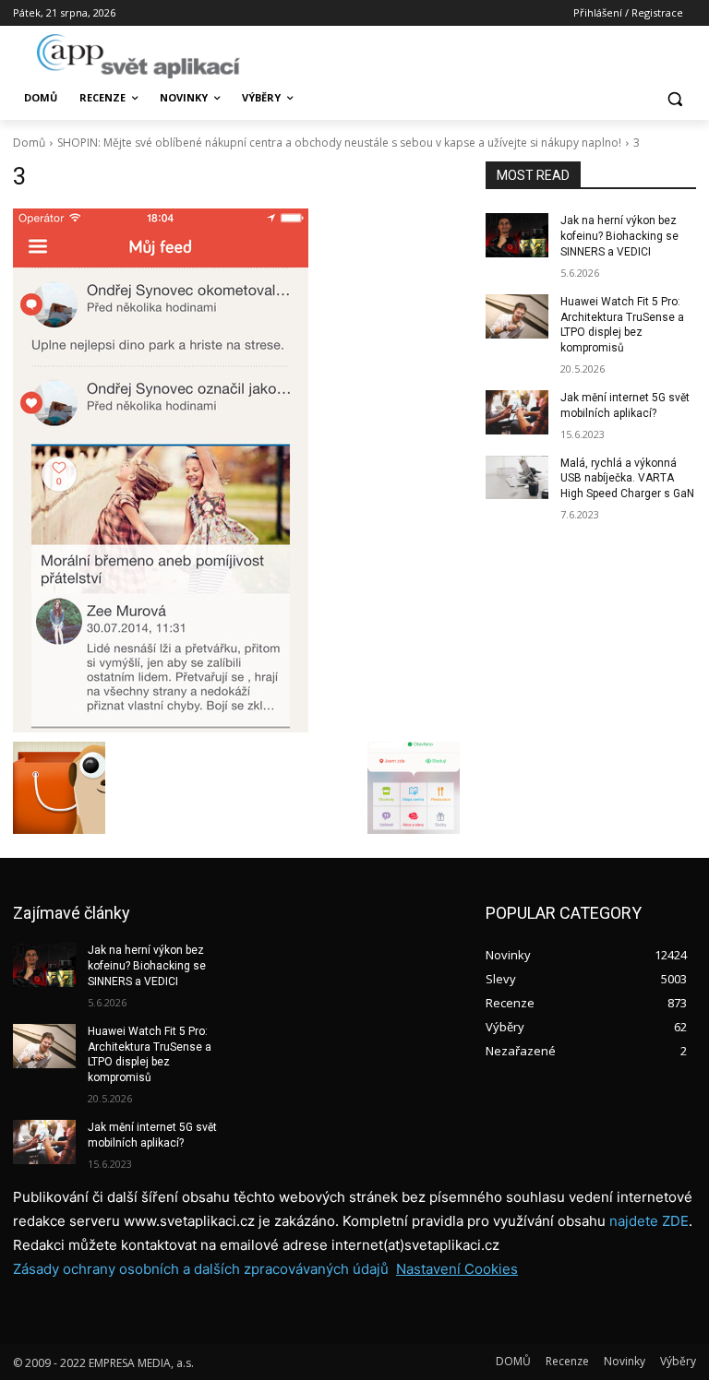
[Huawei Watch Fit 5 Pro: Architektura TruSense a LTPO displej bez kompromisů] (517, 316)
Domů (29, 142)
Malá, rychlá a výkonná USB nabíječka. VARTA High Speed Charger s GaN (627, 479)
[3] (236, 470)
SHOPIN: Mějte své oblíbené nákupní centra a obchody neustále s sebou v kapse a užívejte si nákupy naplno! (339, 142)
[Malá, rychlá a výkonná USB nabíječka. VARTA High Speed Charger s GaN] (517, 478)
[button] (674, 98)
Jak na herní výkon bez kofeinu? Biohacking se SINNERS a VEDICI (619, 236)
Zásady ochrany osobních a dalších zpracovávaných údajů (201, 1269)
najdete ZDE (649, 1221)
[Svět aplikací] (138, 56)
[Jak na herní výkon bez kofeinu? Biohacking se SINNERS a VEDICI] (517, 235)
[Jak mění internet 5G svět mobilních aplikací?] (517, 412)
